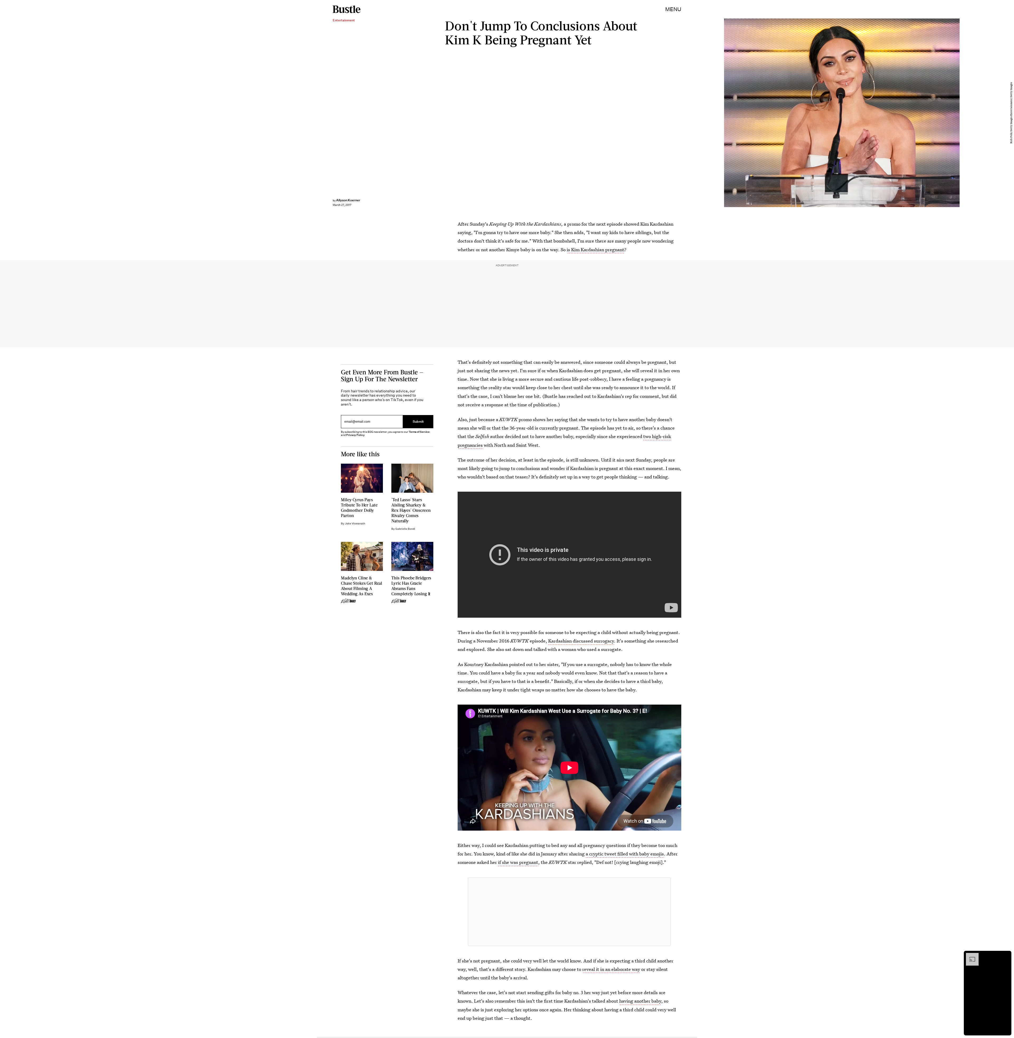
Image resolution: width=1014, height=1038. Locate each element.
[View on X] (569, 912)
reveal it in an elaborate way (611, 969)
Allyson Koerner (348, 200)
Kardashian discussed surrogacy (581, 641)
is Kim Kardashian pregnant (595, 249)
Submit (418, 421)
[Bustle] (346, 9)
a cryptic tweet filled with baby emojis (625, 854)
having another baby (640, 1001)
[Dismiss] (1005, 955)
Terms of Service (419, 432)
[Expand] (969, 955)
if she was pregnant (518, 862)
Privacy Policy (355, 435)
